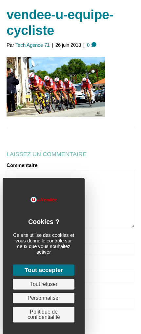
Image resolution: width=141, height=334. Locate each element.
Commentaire (22, 165)
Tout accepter (44, 270)
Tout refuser (43, 284)
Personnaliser (44, 298)
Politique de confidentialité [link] (44, 314)
